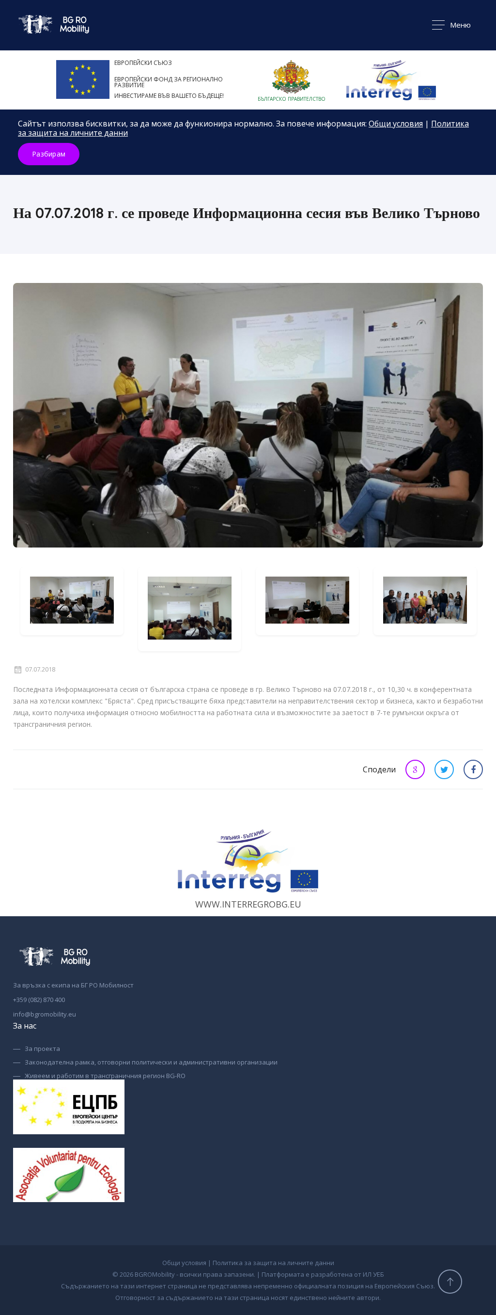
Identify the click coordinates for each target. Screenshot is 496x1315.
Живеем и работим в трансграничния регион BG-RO (105, 1076)
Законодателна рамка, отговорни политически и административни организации (151, 1062)
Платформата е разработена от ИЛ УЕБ (323, 1274)
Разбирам (48, 153)
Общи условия (396, 123)
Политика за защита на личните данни (273, 1262)
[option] (72, 601)
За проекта (42, 1049)
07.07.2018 (40, 669)
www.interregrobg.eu (248, 904)
